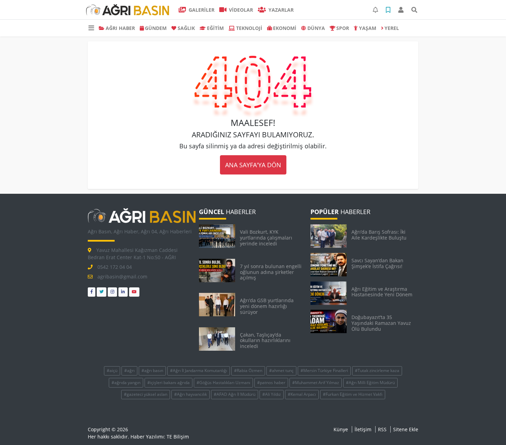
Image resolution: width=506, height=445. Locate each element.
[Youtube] (134, 292)
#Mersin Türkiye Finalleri (324, 370)
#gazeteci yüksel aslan (145, 394)
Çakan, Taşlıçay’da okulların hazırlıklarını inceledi (265, 340)
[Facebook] (91, 292)
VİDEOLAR (240, 10)
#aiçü (112, 370)
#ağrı (129, 370)
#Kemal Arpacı (302, 394)
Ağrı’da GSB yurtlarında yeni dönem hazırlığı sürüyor (267, 306)
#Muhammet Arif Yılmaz (315, 382)
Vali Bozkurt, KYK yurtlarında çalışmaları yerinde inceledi (266, 238)
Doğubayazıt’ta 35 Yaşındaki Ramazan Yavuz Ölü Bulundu (381, 323)
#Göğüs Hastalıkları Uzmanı (223, 382)
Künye (341, 429)
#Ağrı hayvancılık (190, 394)
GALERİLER (200, 10)
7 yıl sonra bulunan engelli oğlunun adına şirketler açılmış (271, 272)
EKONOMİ (284, 28)
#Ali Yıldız (271, 394)
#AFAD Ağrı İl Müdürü (234, 394)
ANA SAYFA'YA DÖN (253, 165)
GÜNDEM (156, 28)
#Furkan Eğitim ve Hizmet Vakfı (352, 394)
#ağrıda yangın (126, 382)
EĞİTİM (215, 28)
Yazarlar (280, 10)
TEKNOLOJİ (249, 28)
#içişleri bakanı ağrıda (168, 382)
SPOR (342, 28)
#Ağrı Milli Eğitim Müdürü (370, 382)
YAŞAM (367, 28)
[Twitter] (101, 292)
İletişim (363, 429)
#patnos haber (271, 382)
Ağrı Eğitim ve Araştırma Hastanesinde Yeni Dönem (381, 292)
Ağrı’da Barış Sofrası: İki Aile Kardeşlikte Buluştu (379, 235)
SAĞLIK (186, 28)
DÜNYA (316, 28)
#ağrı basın (152, 370)
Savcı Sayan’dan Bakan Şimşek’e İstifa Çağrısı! (377, 263)
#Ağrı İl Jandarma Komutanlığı (198, 370)
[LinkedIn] (123, 292)
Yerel (391, 28)
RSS (382, 429)
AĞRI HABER (120, 28)
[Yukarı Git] (488, 427)
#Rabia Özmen (248, 370)
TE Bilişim (178, 436)
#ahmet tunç (281, 370)
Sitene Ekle (405, 429)
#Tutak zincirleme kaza (377, 370)
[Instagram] (112, 292)
